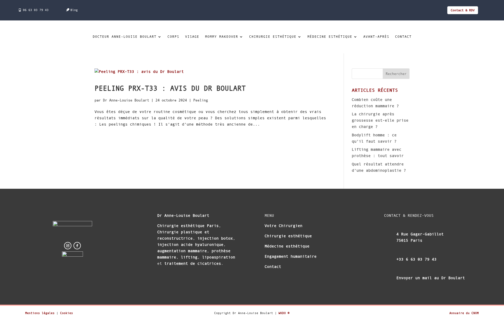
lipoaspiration (218, 257)
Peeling (200, 100)
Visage (192, 37)
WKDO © (284, 313)
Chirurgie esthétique (272, 37)
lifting (189, 257)
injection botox (214, 238)
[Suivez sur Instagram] (67, 245)
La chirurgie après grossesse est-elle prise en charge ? (380, 120)
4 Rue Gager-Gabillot (420, 234)
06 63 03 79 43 (36, 10)
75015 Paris (409, 240)
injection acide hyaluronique (190, 244)
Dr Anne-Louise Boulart (126, 100)
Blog (74, 10)
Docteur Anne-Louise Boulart (124, 37)
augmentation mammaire (182, 251)
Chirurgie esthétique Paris (188, 225)
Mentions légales (40, 313)
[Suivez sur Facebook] (77, 245)
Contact (403, 37)
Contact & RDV (463, 10)
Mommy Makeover (221, 37)
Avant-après (376, 37)
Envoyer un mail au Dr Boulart (430, 278)
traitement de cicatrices (192, 263)
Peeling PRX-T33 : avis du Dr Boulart (170, 88)
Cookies (66, 313)
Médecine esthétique (329, 37)
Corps (173, 37)
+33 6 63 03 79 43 (416, 259)
